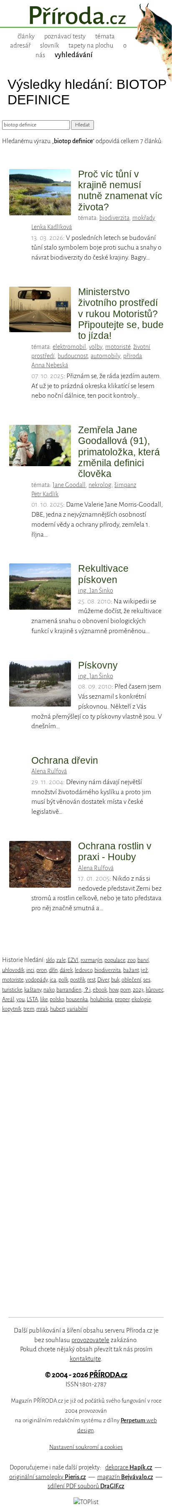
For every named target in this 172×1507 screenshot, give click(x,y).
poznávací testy (65, 36)
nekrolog (100, 485)
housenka (77, 999)
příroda (132, 356)
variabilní (77, 1009)
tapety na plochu (91, 45)
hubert (57, 1009)
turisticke (12, 990)
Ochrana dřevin (64, 760)
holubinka (101, 999)
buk (115, 980)
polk (63, 980)
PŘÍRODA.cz (108, 1375)
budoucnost (73, 356)
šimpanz (125, 485)
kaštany (32, 990)
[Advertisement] (79, 1165)
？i (87, 990)
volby (95, 346)
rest (91, 980)
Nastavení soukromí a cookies (86, 1447)
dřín (53, 970)
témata (105, 36)
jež (144, 970)
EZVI (73, 960)
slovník (49, 45)
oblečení (131, 980)
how (113, 990)
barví (143, 960)
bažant (131, 970)
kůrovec (154, 990)
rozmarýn (91, 960)
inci (30, 970)
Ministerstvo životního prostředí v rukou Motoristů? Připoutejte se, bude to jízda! (121, 313)
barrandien (68, 990)
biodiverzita (114, 218)
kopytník (11, 1009)
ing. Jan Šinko (95, 590)
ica (53, 980)
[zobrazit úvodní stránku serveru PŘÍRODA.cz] (86, 16)
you (20, 999)
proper (122, 999)
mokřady (143, 218)
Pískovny (98, 665)
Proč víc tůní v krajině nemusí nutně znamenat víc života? (120, 190)
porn (125, 990)
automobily (105, 356)
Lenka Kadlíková (51, 227)
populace (114, 960)
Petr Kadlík (44, 494)
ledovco (83, 970)
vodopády (36, 980)
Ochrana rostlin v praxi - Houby (115, 851)
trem (28, 1009)
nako (48, 990)
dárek (66, 970)
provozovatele (90, 1340)
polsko (57, 999)
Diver (103, 980)
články (26, 36)
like (44, 999)
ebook (100, 990)
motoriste (12, 980)
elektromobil (69, 346)
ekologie (141, 999)
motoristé (117, 346)
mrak (42, 1009)
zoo (131, 960)
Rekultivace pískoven (103, 574)
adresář (20, 45)
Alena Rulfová (49, 771)
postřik (77, 980)
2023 (138, 990)
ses (146, 980)
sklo (50, 960)
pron (41, 970)
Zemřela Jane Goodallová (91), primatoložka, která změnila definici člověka (119, 451)
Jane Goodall (69, 485)
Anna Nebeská (49, 365)
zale (61, 960)
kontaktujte (85, 1359)
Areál (8, 999)
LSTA (32, 999)
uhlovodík (13, 970)
